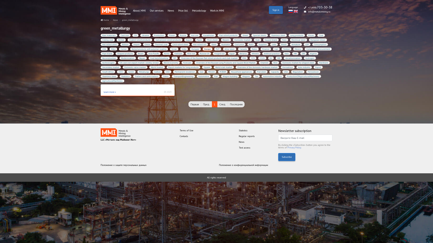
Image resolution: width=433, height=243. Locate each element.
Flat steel (261, 72)
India (184, 49)
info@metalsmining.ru (319, 11)
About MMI (139, 10)
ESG (244, 58)
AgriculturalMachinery (112, 81)
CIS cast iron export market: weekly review (139, 62)
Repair (142, 58)
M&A (113, 49)
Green (131, 72)
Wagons (246, 76)
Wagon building (230, 76)
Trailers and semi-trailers (146, 76)
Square (207, 67)
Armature (296, 44)
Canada (243, 49)
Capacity (275, 72)
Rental (121, 40)
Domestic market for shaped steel (298, 62)
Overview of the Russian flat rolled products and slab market (209, 58)
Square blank (271, 40)
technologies (108, 62)
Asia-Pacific (154, 53)
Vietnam (178, 53)
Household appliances (241, 72)
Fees (284, 40)
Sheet (245, 35)
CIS (135, 35)
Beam (140, 53)
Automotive (203, 76)
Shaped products (125, 53)
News (171, 10)
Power (172, 35)
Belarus (243, 53)
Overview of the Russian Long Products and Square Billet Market (225, 62)
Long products (296, 35)
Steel (213, 44)
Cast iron (125, 35)
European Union (318, 40)
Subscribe (287, 156)
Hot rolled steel (109, 44)
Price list (183, 10)
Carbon (157, 72)
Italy (287, 53)
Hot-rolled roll (199, 44)
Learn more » (110, 92)
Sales (165, 76)
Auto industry (304, 67)
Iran (276, 49)
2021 (121, 72)
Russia (183, 35)
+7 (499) (320, 7)
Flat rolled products (228, 35)
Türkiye (286, 49)
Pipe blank (107, 53)
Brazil (284, 44)
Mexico (298, 49)
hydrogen (309, 58)
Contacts (184, 136)
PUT (218, 49)
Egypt (232, 53)
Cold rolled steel (180, 44)
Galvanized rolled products (168, 40)
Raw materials (109, 35)
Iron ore (194, 35)
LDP (307, 44)
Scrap (174, 49)
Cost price (239, 44)
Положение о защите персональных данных (123, 165)
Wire (275, 62)
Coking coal (107, 40)
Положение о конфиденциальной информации (243, 165)
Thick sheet (212, 40)
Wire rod (191, 53)
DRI (303, 53)
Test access (244, 147)
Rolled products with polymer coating (149, 49)
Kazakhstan (208, 35)
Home (106, 20)
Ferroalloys (287, 67)
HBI (295, 53)
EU (271, 58)
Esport (318, 67)
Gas (201, 72)
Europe (207, 49)
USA (104, 49)
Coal (321, 35)
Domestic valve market (135, 67)
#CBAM (223, 72)
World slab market (223, 67)
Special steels (259, 35)
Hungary (195, 49)
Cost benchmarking (159, 58)
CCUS (262, 58)
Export (189, 40)
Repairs (226, 40)
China (147, 44)
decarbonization (292, 58)
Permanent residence (185, 72)
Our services (157, 10)
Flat (216, 76)
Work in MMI (217, 10)
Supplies (263, 44)
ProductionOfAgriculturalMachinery (303, 76)
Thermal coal (161, 44)
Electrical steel (298, 40)
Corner (124, 49)
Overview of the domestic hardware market (257, 67)
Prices (311, 35)
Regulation (298, 72)
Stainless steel (278, 35)
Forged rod (219, 53)
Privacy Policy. (295, 147)
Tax (256, 76)
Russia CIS (204, 53)
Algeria (313, 53)
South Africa (107, 72)
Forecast (187, 62)
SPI (174, 58)
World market (157, 67)
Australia (225, 44)
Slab (257, 40)
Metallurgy (144, 72)
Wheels (255, 53)
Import (136, 44)
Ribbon (125, 44)
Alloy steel (230, 49)
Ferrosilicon (313, 72)
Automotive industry (272, 76)
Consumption (320, 44)
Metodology (199, 10)
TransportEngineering (183, 76)
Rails (251, 44)
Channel (264, 62)
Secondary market (110, 67)
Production (159, 35)
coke (274, 44)
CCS (253, 58)
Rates (254, 49)
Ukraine (145, 35)
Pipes (199, 40)
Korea (166, 53)
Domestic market (242, 40)
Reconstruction (109, 58)
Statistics (125, 76)
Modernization (127, 58)
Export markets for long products (183, 67)
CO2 (168, 72)
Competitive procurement (318, 49)
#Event (211, 72)
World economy (171, 62)
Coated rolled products (140, 40)
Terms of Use (186, 130)
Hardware (323, 62)
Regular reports (247, 136)
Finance (265, 49)
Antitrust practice (272, 53)
